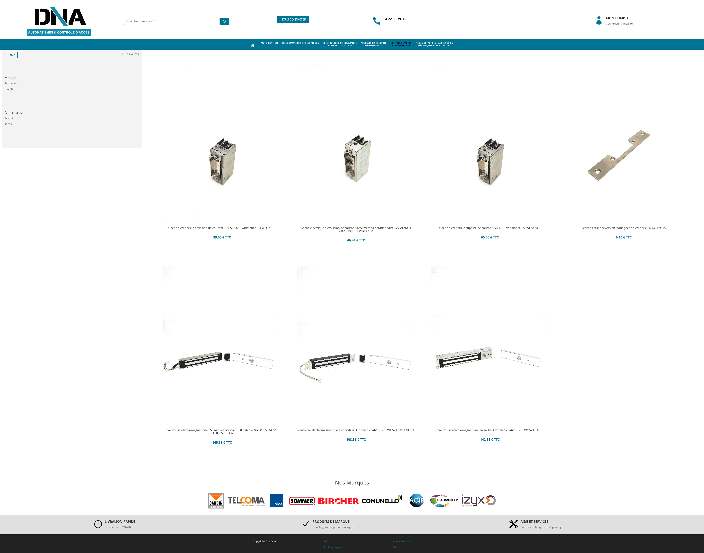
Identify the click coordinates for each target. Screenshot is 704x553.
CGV (325, 541)
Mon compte (617, 18)
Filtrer (11, 55)
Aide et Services (402, 541)
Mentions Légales (333, 547)
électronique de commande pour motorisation (340, 44)
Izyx (7, 89)
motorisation (269, 43)
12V (7, 118)
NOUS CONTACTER (293, 19)
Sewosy (9, 83)
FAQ (394, 547)
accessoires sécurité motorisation (373, 44)
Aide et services (534, 521)
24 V (7, 123)
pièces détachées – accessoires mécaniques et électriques (434, 44)
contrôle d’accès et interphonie (401, 44)
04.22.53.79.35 (395, 19)
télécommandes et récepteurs (300, 43)
